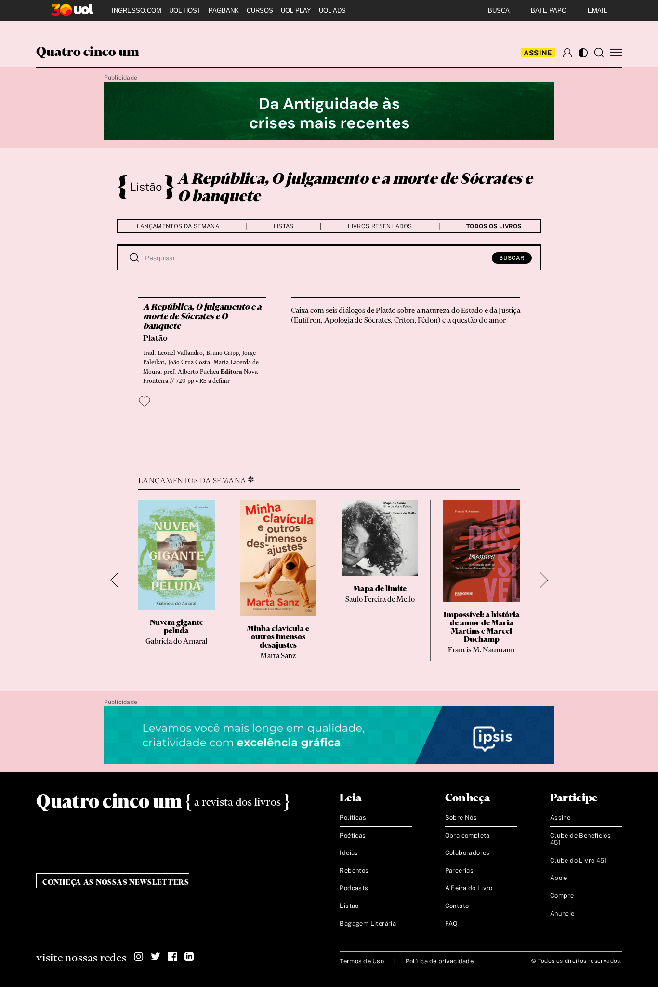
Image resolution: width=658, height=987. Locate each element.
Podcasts (354, 888)
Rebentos (354, 870)
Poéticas (353, 835)
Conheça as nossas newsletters (115, 882)
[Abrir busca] (599, 52)
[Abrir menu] (616, 53)
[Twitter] (155, 956)
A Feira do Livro (469, 888)
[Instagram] (139, 956)
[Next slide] (540, 580)
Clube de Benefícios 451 (580, 839)
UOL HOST (185, 10)
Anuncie (562, 913)
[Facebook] (172, 956)
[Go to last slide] (118, 580)
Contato (457, 905)
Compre (562, 895)
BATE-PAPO (548, 10)
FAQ (451, 923)
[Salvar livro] (144, 401)
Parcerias (459, 870)
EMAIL (597, 10)
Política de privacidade (440, 961)
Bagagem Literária (368, 923)
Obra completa (467, 835)
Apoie (558, 877)
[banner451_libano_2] (329, 111)
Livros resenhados (380, 226)
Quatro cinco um (87, 52)
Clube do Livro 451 (578, 860)
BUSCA (499, 10)
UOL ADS (332, 10)
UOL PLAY (296, 10)
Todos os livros (493, 226)
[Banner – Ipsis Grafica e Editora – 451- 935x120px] (329, 735)
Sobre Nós (461, 817)
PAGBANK (224, 10)
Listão (146, 186)
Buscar (512, 258)
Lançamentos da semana (178, 226)
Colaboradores (467, 852)
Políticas (353, 817)
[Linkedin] (189, 956)
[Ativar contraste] (583, 52)
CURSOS (260, 10)
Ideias (349, 852)
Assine (538, 53)
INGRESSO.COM (136, 10)
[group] (176, 580)
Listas (284, 226)
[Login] (567, 52)
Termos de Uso (361, 961)
